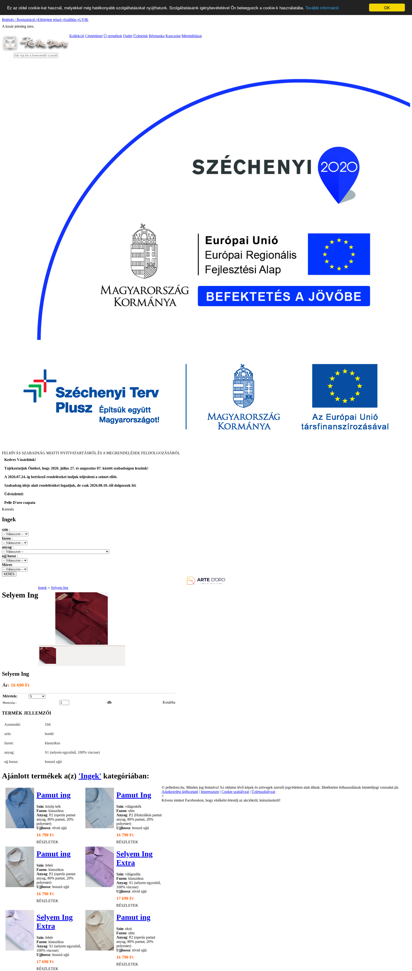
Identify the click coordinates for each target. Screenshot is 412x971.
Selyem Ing (59, 588)
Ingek (42, 588)
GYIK (83, 20)
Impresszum (210, 792)
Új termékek (112, 36)
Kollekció (76, 36)
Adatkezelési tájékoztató (180, 792)
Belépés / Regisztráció (20, 20)
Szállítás (71, 20)
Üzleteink (140, 36)
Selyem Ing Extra (134, 858)
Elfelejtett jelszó (51, 20)
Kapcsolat (172, 36)
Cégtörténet (94, 36)
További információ (322, 8)
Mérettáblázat (191, 36)
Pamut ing (53, 795)
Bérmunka (157, 36)
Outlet (127, 36)
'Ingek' (89, 776)
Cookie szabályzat (235, 792)
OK (387, 7)
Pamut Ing (133, 795)
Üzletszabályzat (263, 792)
